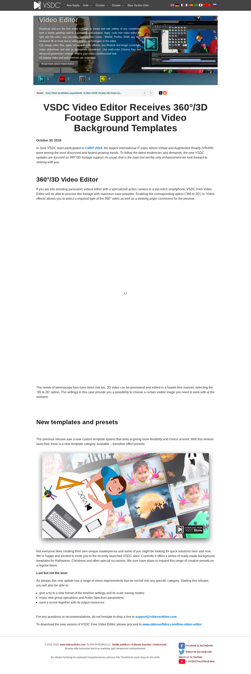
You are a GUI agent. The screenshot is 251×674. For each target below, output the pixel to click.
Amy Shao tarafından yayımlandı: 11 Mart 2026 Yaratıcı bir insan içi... (83, 93)
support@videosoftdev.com (156, 616)
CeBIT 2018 (93, 148)
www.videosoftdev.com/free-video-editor (172, 624)
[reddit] (165, 93)
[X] (160, 93)
